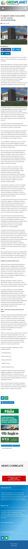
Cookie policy (14, 545)
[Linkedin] (2, 398)
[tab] (6, 446)
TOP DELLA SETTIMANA (7, 445)
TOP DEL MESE (16, 445)
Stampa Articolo (8, 402)
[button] (3, 8)
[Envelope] (6, 398)
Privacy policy (13, 543)
